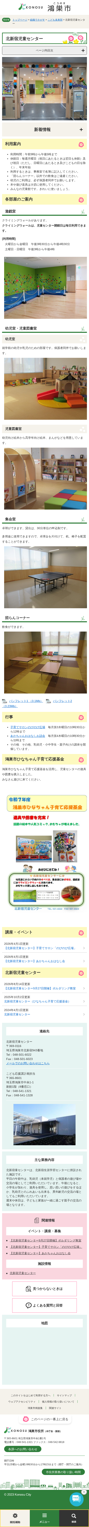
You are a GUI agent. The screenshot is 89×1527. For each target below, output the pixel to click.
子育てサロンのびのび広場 (27, 727)
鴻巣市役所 (45, 1431)
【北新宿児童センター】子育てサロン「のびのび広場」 (40, 948)
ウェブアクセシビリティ (22, 1401)
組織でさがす (37, 19)
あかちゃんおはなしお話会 (27, 735)
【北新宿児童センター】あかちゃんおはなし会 (34, 961)
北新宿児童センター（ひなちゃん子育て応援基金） (37, 1001)
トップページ (19, 19)
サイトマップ (64, 1395)
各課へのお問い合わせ (22, 1449)
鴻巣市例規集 (35, 1408)
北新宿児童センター (17, 1014)
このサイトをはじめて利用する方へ (31, 1395)
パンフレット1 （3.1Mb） (26, 701)
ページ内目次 (44, 50)
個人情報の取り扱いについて (58, 1401)
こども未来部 (55, 19)
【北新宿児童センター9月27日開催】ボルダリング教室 (40, 988)
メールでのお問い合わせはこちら (28, 1063)
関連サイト (55, 1408)
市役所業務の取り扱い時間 (63, 1472)
